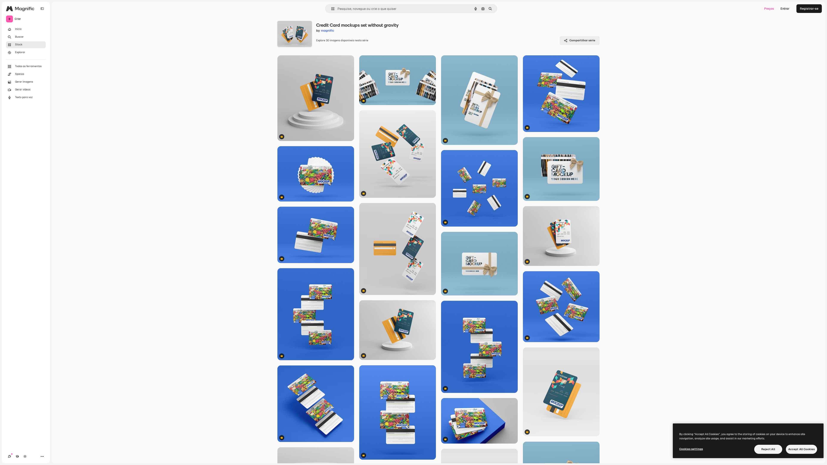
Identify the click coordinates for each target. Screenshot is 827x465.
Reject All (768, 449)
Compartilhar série (582, 40)
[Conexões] (9, 456)
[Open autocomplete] (331, 8)
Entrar (785, 9)
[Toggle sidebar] (42, 8)
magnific (327, 30)
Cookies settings (691, 449)
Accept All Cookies (801, 449)
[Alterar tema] (25, 456)
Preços (769, 9)
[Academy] (17, 456)
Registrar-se (809, 9)
